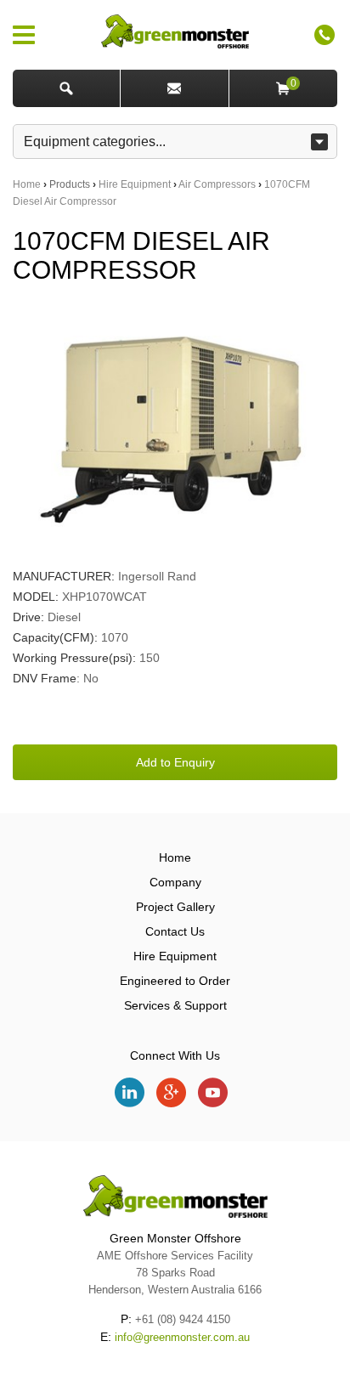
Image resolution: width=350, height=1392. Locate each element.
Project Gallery (175, 907)
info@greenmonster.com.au (182, 1337)
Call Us (324, 35)
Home (27, 184)
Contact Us (175, 931)
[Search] (67, 88)
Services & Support (175, 1005)
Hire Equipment (135, 184)
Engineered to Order (175, 980)
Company (175, 882)
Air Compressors (217, 184)
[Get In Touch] (175, 88)
